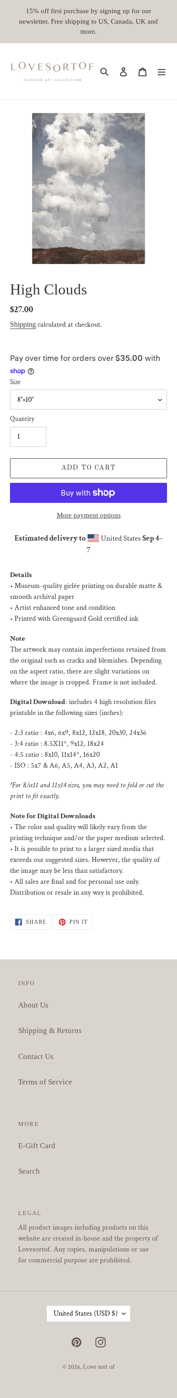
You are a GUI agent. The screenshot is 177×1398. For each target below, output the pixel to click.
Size (15, 382)
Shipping (23, 324)
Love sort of (99, 1366)
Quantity (22, 419)
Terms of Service (45, 1082)
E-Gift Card (36, 1145)
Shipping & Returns (50, 1030)
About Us (33, 1005)
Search (29, 1171)
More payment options (89, 515)
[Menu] (161, 71)
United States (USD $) (86, 1313)
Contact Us (36, 1056)
